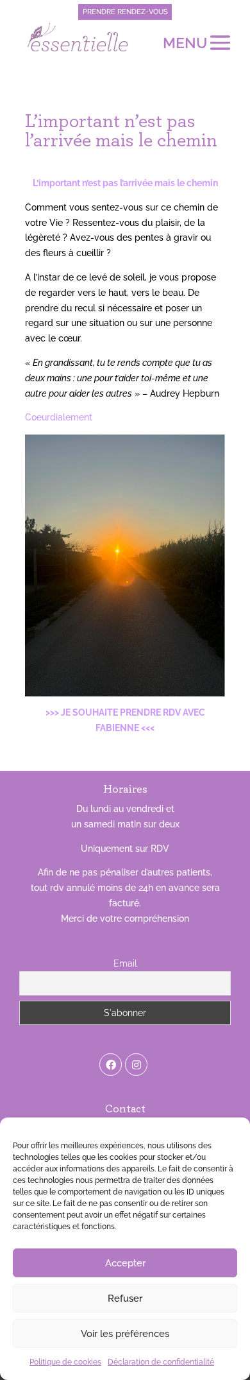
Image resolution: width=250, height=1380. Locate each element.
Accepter (125, 1263)
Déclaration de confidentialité (161, 1362)
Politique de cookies (65, 1362)
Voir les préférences (125, 1334)
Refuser (125, 1298)
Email (125, 963)
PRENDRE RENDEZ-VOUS (125, 12)
